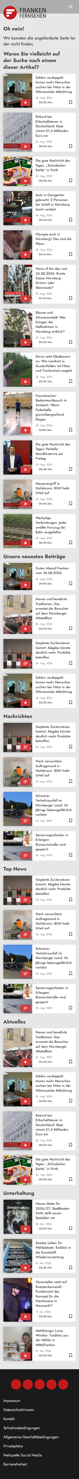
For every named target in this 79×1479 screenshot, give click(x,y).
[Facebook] (16, 1384)
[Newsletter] (63, 1384)
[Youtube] (40, 1384)
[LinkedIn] (51, 1384)
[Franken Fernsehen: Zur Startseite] (25, 12)
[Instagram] (28, 1384)
